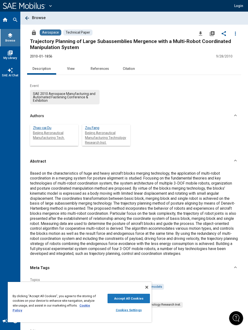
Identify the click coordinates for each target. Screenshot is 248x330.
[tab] (5, 20)
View (71, 69)
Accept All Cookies (128, 298)
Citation (129, 69)
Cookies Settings (129, 310)
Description (41, 69)
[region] (80, 302)
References (100, 69)
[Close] (146, 287)
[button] (134, 116)
